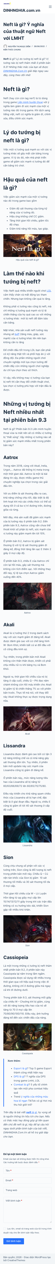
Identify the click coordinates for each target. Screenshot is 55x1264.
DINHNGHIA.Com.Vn (15, 70)
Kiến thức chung (12, 49)
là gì (31, 1112)
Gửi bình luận (13, 1241)
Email (9, 1180)
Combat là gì (21, 1084)
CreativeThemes (16, 1260)
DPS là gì (19, 1076)
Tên (8, 1170)
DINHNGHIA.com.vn (21, 10)
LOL (49, 290)
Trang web (11, 1190)
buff (17, 334)
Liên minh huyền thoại (30, 102)
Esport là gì (20, 1068)
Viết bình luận (14, 1200)
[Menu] (50, 6)
